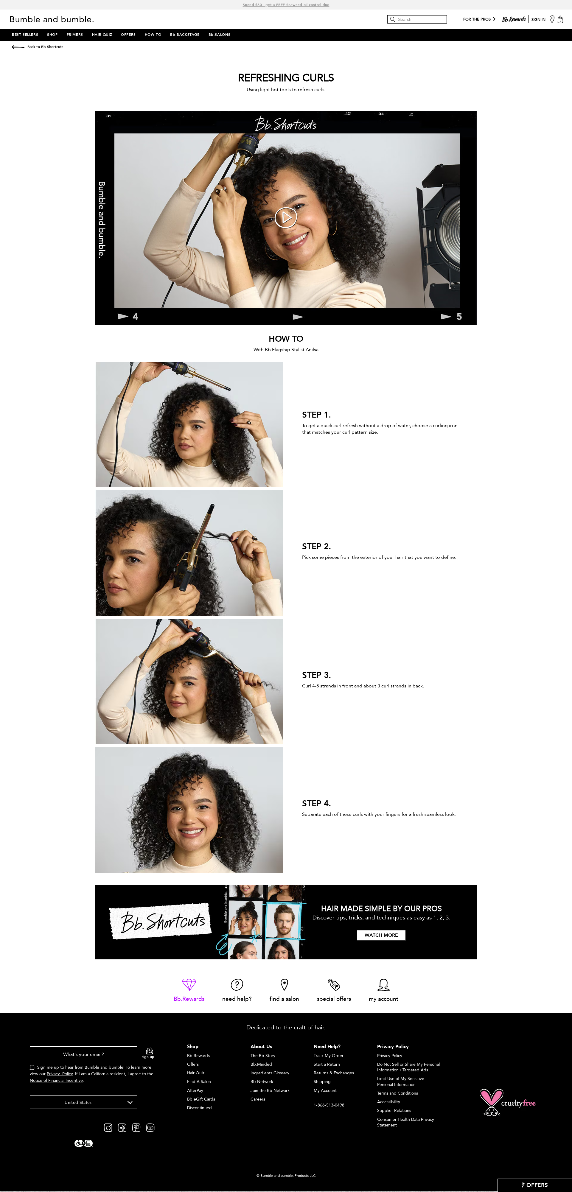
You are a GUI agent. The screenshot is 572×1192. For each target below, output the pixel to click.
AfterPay (195, 1090)
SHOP (52, 34)
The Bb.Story (263, 1056)
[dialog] (92, 1068)
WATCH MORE (381, 935)
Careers (258, 1099)
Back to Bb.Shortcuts (45, 46)
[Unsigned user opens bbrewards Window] (514, 18)
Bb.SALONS (220, 34)
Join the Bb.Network (270, 1090)
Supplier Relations (394, 1110)
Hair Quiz (195, 1073)
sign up (148, 1056)
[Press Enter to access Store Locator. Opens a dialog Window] (552, 19)
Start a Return (327, 1064)
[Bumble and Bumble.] (53, 19)
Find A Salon (199, 1081)
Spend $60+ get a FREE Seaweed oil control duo (286, 4)
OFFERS (128, 34)
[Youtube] (150, 1127)
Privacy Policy (60, 1074)
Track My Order (328, 1056)
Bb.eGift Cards (201, 1099)
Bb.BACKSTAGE (184, 34)
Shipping (322, 1081)
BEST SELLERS (25, 34)
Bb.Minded (261, 1064)
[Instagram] (108, 1127)
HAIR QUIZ (102, 34)
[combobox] (83, 1102)
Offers (193, 1064)
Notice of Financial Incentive (56, 1080)
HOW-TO (153, 34)
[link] (189, 991)
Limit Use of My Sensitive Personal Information (400, 1081)
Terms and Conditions (397, 1093)
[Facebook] (122, 1127)
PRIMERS (75, 34)
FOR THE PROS (477, 19)
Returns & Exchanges (334, 1073)
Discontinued (199, 1108)
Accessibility (388, 1102)
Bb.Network (262, 1081)
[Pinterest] (136, 1127)
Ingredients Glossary (270, 1073)
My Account (325, 1090)
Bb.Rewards (198, 1056)
